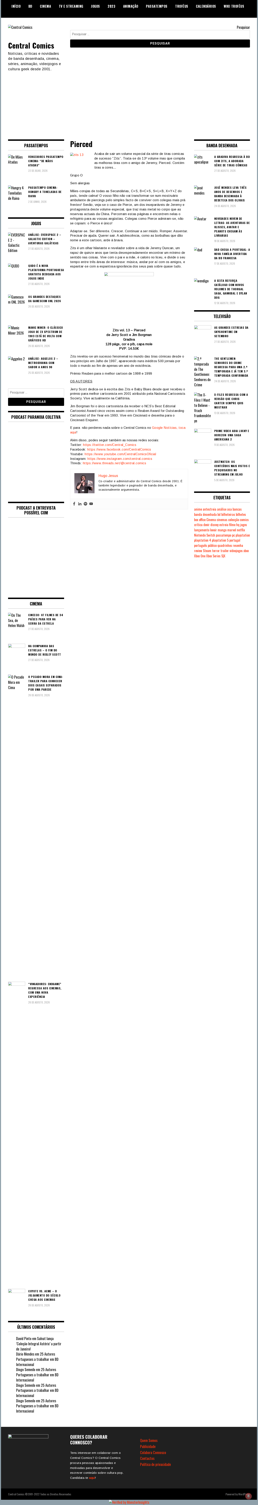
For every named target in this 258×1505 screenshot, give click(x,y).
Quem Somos (148, 1440)
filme (232, 524)
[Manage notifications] (248, 1496)
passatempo (223, 535)
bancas (237, 509)
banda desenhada (205, 514)
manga (222, 530)
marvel (231, 530)
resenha (238, 545)
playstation (243, 535)
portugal (234, 540)
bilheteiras (228, 514)
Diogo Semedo (25, 1369)
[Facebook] (74, 504)
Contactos (147, 1458)
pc (233, 535)
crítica (198, 524)
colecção (233, 519)
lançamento (201, 530)
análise (221, 509)
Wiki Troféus (234, 6)
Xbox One (199, 555)
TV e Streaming (71, 6)
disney (214, 524)
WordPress (244, 1494)
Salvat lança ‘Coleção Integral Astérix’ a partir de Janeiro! (38, 1343)
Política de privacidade (155, 1464)
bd (219, 514)
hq (237, 524)
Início (16, 6)
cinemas (222, 519)
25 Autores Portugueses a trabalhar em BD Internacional (37, 1359)
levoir (213, 530)
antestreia (209, 509)
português (200, 545)
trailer (225, 550)
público (212, 545)
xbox (246, 550)
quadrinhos (224, 545)
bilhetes (241, 514)
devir (206, 524)
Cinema (45, 6)
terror (216, 550)
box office (200, 519)
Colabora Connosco (153, 1452)
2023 (111, 6)
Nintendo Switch (204, 535)
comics (244, 519)
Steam (207, 550)
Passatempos (156, 6)
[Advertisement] (129, 102)
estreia (223, 524)
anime (198, 509)
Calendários (206, 6)
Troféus (181, 6)
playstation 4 (202, 540)
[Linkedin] (80, 504)
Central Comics (31, 45)
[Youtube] (91, 504)
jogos (243, 524)
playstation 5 (220, 540)
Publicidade (148, 1446)
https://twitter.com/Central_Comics (109, 445)
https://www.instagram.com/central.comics (119, 458)
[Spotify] (85, 504)
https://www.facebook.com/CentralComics (119, 449)
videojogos (236, 550)
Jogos (95, 6)
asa (229, 509)
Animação (130, 6)
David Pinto (23, 1338)
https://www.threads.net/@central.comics (114, 463)
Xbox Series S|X (215, 555)
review (198, 550)
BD (30, 6)
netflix (241, 530)
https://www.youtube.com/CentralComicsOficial (120, 454)
